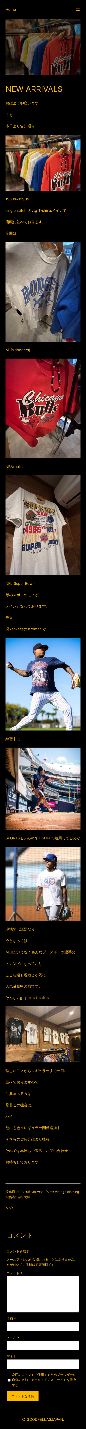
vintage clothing (67, 1192)
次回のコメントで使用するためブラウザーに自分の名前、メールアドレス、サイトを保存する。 (44, 1380)
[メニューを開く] (77, 9)
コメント (14, 1273)
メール (13, 1337)
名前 (11, 1318)
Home (11, 9)
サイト (11, 1356)
